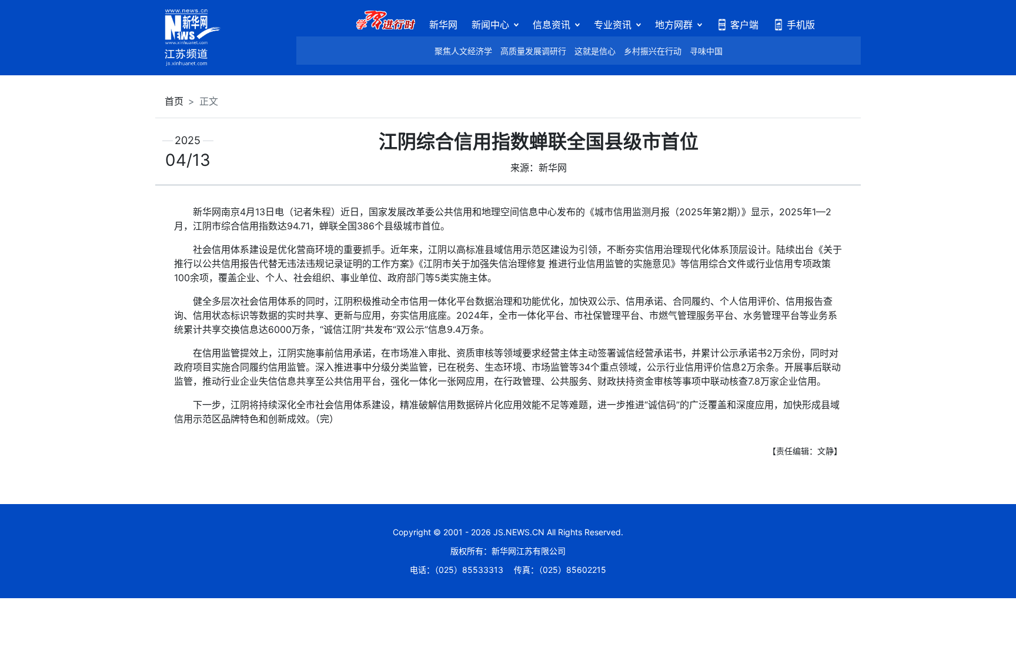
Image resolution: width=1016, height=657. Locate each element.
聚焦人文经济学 (463, 51)
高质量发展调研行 (533, 51)
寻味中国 (706, 51)
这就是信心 (595, 51)
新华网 (443, 25)
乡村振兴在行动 (652, 51)
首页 (174, 101)
